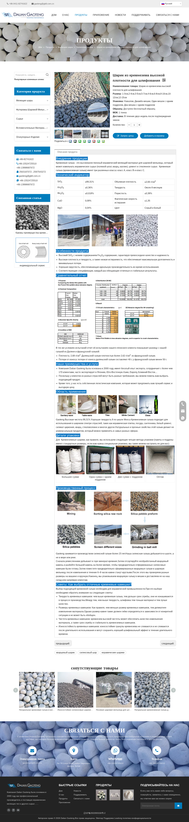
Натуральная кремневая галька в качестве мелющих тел (37, 710)
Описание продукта (67, 152)
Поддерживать (80, 795)
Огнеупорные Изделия (27, 137)
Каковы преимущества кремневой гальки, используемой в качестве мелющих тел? (32, 233)
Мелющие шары (24, 100)
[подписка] (178, 806)
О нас (61, 795)
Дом (61, 791)
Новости (77, 791)
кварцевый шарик (65, 652)
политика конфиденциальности (137, 818)
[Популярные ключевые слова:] (47, 75)
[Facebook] (8, 810)
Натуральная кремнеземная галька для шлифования (152, 710)
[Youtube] (18, 810)
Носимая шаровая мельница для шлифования (114, 710)
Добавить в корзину (154, 136)
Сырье (19, 119)
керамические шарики (113, 652)
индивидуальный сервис (32, 265)
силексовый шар (88, 652)
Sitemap (99, 818)
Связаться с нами (82, 798)
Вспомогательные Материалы (31, 128)
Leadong (118, 818)
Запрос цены (127, 136)
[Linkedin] (13, 810)
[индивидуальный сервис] (32, 250)
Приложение (64, 802)
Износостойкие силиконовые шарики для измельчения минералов (75, 710)
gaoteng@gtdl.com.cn (44, 3)
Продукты (63, 798)
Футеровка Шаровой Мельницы (32, 109)
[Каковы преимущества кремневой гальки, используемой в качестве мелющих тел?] (32, 217)
